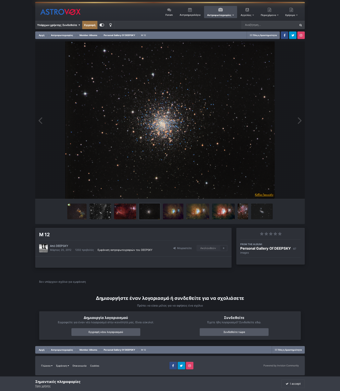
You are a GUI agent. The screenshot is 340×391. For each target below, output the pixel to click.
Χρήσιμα (290, 15)
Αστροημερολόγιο (190, 14)
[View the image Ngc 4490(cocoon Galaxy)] (262, 211)
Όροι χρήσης (43, 385)
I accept (294, 383)
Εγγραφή (89, 25)
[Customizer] (102, 25)
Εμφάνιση (62, 365)
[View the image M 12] (149, 211)
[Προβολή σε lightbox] (169, 120)
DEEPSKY (62, 245)
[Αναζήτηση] (301, 25)
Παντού (287, 24)
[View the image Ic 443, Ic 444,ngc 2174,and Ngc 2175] (77, 211)
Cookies (94, 365)
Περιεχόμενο (269, 15)
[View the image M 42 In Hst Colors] (173, 211)
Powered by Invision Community (281, 365)
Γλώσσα (46, 365)
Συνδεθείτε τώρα (234, 332)
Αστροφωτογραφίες (219, 15)
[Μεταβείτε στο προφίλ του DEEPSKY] (43, 248)
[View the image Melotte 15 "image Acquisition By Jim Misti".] (243, 211)
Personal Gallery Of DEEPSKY (265, 248)
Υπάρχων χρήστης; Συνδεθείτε (57, 25)
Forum (169, 14)
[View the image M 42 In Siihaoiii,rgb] (197, 211)
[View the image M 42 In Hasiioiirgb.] (223, 211)
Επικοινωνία (80, 365)
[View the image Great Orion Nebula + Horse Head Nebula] (125, 211)
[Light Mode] (110, 25)
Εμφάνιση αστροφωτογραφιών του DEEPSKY (125, 249)
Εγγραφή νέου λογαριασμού (106, 332)
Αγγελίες (246, 15)
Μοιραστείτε (184, 248)
